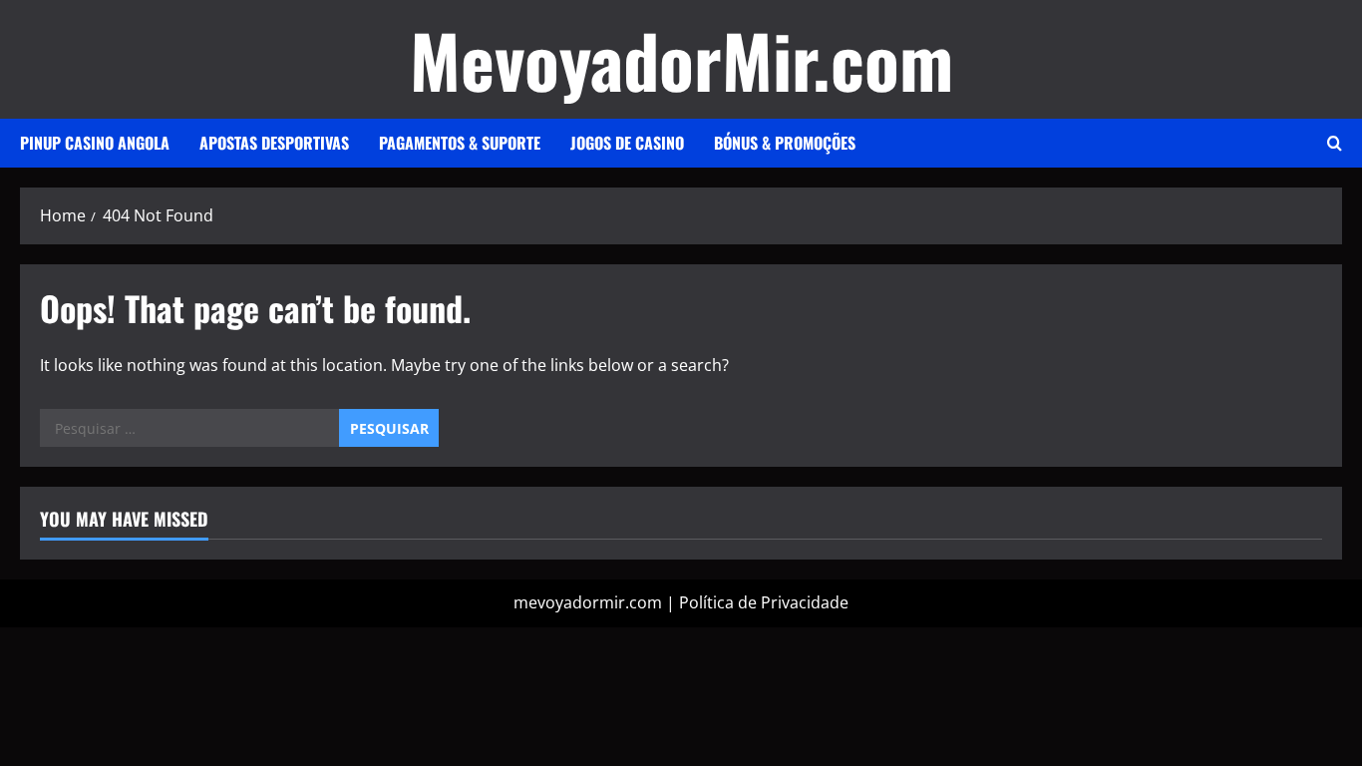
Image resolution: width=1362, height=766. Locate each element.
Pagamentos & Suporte (459, 143)
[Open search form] (1334, 143)
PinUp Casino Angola (95, 143)
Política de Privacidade (764, 602)
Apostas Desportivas (274, 143)
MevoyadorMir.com (681, 59)
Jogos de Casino (627, 143)
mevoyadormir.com (587, 602)
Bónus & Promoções (784, 143)
